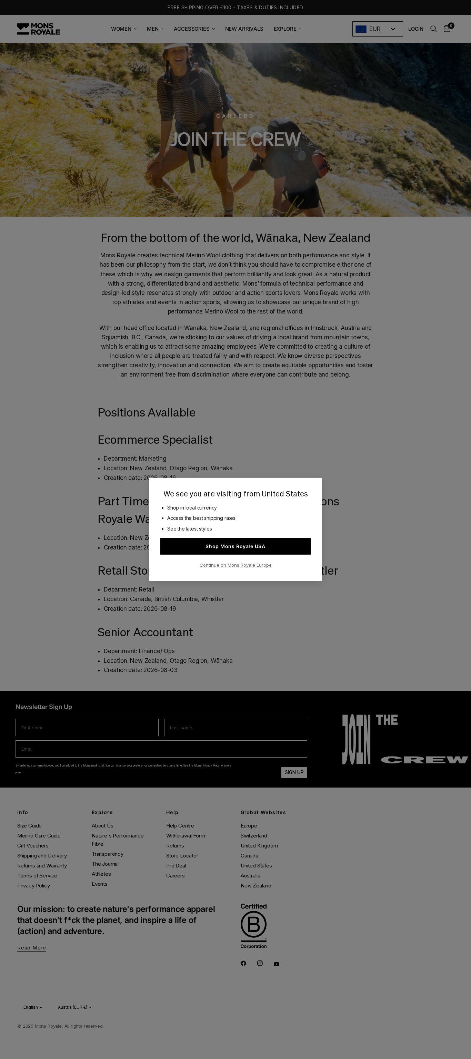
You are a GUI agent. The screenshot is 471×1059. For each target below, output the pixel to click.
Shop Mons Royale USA (235, 546)
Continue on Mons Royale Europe (236, 565)
